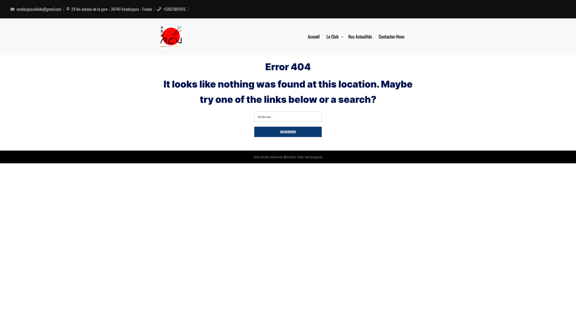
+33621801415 (174, 9)
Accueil (314, 36)
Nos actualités (360, 36)
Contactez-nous (391, 36)
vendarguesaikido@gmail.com (38, 9)
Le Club (332, 36)
